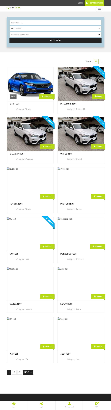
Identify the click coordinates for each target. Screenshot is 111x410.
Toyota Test (16, 204)
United (79, 159)
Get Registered (96, 3)
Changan (29, 159)
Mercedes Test (68, 254)
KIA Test (14, 354)
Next (26, 372)
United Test (66, 154)
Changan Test (17, 154)
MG (27, 259)
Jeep (78, 359)
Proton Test (67, 204)
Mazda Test (16, 304)
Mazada (28, 309)
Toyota (28, 109)
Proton (79, 209)
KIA (26, 359)
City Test (14, 104)
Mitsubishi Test (68, 104)
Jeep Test (65, 354)
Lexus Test (66, 304)
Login (80, 3)
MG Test (14, 254)
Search (57, 41)
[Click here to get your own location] (99, 34)
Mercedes (80, 259)
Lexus (78, 309)
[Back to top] (102, 393)
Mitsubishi (80, 109)
